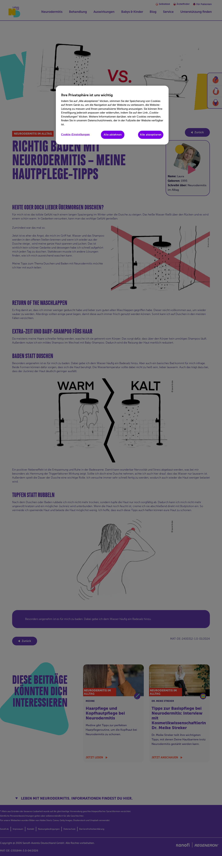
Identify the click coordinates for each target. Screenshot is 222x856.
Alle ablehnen (113, 134)
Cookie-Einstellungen (75, 134)
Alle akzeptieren (150, 134)
